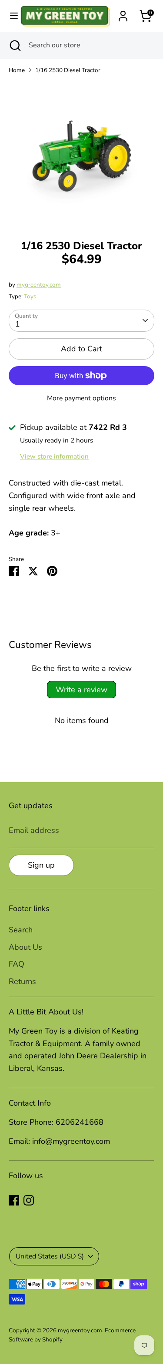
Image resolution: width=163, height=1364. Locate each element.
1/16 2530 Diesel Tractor (67, 70)
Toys (30, 296)
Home (17, 70)
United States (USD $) (50, 1256)
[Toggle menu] (10, 16)
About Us (25, 947)
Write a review (81, 689)
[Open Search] (14, 45)
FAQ (16, 964)
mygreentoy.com (39, 285)
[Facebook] (14, 1200)
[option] (81, 154)
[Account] (123, 13)
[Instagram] (28, 1200)
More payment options (81, 398)
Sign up (41, 865)
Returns (22, 981)
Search (21, 930)
